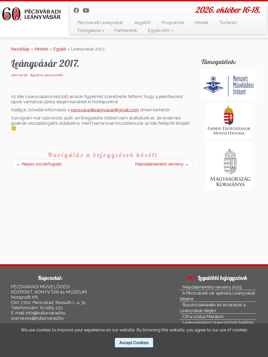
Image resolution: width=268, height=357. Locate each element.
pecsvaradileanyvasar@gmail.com (105, 109)
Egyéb (59, 48)
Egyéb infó (159, 30)
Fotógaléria (89, 30)
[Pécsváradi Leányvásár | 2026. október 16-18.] (31, 14)
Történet (228, 22)
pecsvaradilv (53, 75)
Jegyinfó (142, 22)
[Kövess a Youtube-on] (88, 10)
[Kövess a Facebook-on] (78, 10)
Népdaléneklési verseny (162, 163)
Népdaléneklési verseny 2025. (212, 287)
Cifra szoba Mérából (203, 316)
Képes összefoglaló (39, 163)
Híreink (202, 22)
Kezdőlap (20, 48)
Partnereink (126, 30)
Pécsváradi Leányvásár (100, 22)
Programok (172, 22)
